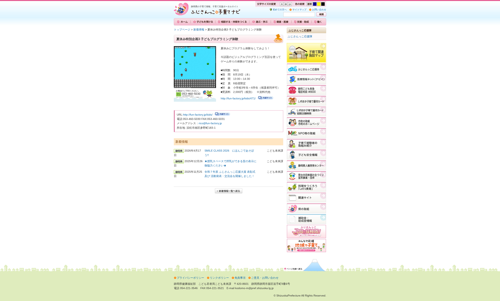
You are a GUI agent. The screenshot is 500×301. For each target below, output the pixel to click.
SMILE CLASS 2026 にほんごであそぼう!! (229, 152)
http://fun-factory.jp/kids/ (197, 114)
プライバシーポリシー (190, 277)
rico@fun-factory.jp (210, 123)
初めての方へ (280, 9)
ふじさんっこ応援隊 (300, 36)
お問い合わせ (319, 9)
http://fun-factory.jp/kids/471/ (238, 98)
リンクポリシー (219, 277)
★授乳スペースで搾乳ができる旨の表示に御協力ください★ (230, 163)
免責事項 (240, 277)
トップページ (182, 29)
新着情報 (198, 29)
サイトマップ (299, 9)
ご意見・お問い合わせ (265, 277)
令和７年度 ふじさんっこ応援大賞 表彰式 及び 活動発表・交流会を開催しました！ (229, 174)
